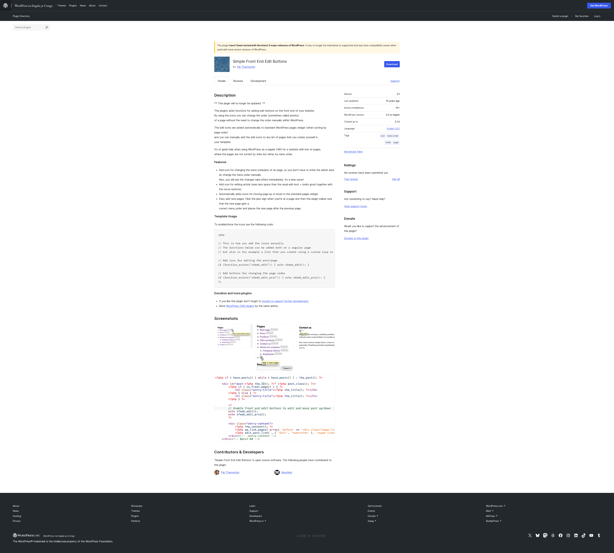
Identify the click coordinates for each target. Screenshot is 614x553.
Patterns (135, 521)
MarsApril (286, 472)
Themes (135, 511)
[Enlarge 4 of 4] (330, 379)
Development (258, 81)
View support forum (355, 206)
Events (371, 511)
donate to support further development (285, 301)
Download (392, 64)
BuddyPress (494, 521)
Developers (255, 516)
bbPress (492, 516)
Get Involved (375, 506)
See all (396, 179)
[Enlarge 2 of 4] (289, 328)
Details (222, 81)
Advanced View (353, 151)
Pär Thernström (246, 66)
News (16, 511)
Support (395, 81)
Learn (252, 506)
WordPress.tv (257, 521)
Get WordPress (599, 5)
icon (383, 136)
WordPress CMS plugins (240, 306)
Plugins (135, 516)
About (16, 506)
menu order (392, 136)
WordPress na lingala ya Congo (59, 536)
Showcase (136, 506)
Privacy (17, 521)
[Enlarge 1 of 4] (248, 328)
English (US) (393, 128)
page (396, 142)
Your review (351, 179)
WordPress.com (495, 506)
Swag (372, 521)
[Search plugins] (46, 27)
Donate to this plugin (356, 238)
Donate (373, 516)
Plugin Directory (21, 16)
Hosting (17, 516)
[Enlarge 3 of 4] (330, 328)
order (388, 142)
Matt (490, 511)
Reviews (238, 81)
